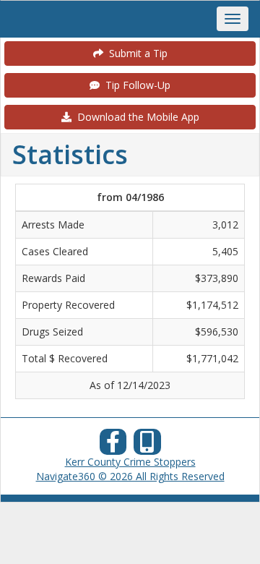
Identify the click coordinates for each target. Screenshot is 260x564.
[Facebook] (113, 446)
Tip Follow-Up (135, 85)
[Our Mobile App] (147, 446)
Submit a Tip (135, 53)
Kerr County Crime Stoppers (130, 462)
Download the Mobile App (135, 117)
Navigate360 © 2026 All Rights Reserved (130, 476)
